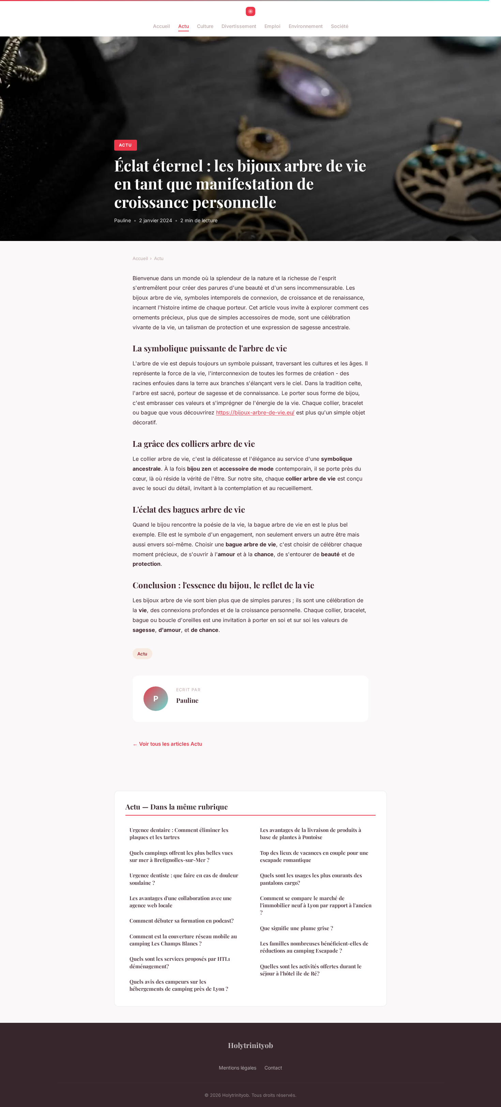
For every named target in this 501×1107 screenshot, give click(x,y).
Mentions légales (237, 1068)
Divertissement (239, 26)
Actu (183, 26)
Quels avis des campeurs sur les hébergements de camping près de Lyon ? (179, 985)
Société (339, 26)
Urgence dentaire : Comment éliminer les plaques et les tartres (179, 833)
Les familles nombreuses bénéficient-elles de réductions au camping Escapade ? (314, 947)
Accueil (161, 26)
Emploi (272, 26)
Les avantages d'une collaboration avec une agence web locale (181, 902)
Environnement (306, 26)
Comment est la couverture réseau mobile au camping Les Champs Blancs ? (183, 940)
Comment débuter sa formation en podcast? (181, 920)
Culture (205, 26)
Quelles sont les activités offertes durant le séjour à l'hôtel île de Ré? (311, 970)
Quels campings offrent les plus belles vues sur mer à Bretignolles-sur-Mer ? (181, 856)
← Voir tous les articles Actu (167, 744)
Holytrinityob (250, 1045)
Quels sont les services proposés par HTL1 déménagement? (180, 962)
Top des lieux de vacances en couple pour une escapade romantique (314, 856)
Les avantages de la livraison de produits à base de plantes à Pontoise (310, 833)
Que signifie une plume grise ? (296, 928)
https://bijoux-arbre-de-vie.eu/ (255, 412)
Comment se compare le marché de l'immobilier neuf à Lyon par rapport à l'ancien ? (315, 905)
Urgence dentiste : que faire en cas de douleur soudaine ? (184, 879)
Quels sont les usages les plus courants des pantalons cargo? (311, 879)
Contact (273, 1068)
